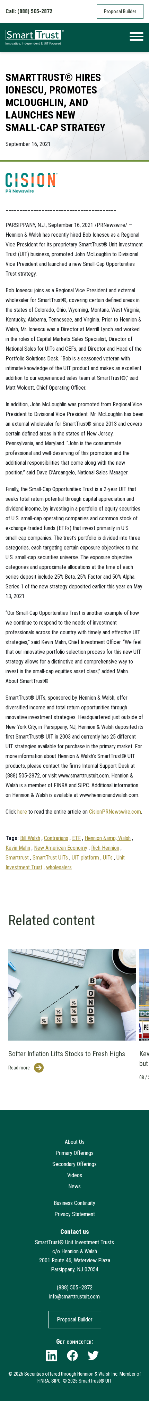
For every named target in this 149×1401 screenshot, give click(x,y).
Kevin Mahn (18, 848)
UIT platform (85, 857)
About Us (75, 1142)
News (74, 1186)
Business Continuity (74, 1203)
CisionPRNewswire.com (115, 811)
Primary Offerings (74, 1153)
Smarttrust (17, 857)
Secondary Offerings (74, 1164)
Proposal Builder (120, 11)
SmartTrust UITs (50, 857)
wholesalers (59, 867)
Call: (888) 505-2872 (29, 11)
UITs (108, 857)
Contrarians (56, 838)
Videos (74, 1175)
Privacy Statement (74, 1214)
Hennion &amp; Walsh (108, 838)
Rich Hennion (105, 848)
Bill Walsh (30, 838)
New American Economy (60, 848)
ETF (76, 838)
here (22, 811)
